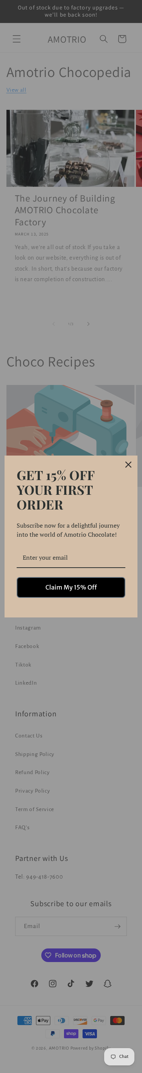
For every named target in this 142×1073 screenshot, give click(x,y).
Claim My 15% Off (71, 587)
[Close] (128, 465)
